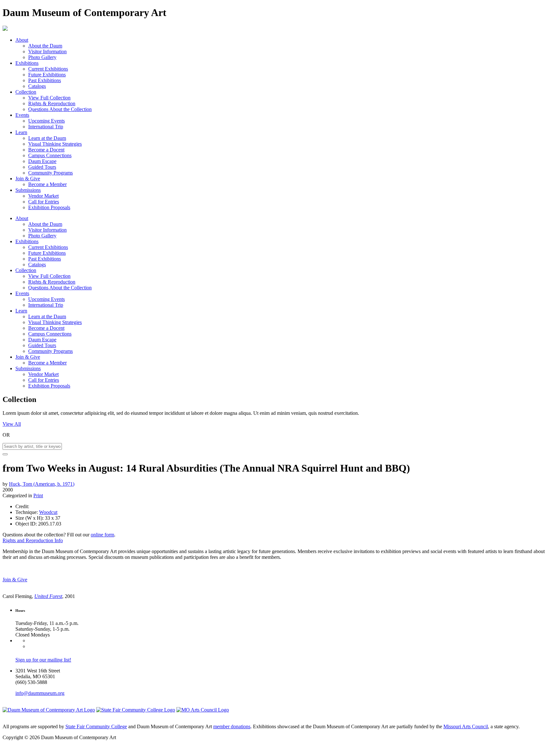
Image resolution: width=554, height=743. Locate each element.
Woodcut (48, 512)
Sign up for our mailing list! (43, 659)
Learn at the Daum (47, 138)
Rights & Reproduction (51, 103)
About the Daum (45, 45)
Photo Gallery (42, 57)
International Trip (45, 126)
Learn (21, 132)
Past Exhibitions (44, 80)
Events (22, 115)
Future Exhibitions (47, 74)
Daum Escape (42, 161)
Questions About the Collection (60, 109)
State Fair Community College (96, 726)
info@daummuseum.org (39, 693)
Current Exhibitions (48, 69)
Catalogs (37, 86)
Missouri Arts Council (465, 726)
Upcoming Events (46, 121)
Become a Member (47, 184)
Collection (25, 92)
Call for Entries (43, 201)
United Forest (48, 596)
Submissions (28, 190)
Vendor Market (43, 196)
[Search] (5, 454)
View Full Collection (49, 97)
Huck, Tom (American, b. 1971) (41, 484)
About (21, 40)
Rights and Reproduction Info (33, 540)
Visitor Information (47, 51)
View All (12, 424)
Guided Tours (42, 167)
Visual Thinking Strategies (55, 144)
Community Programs (50, 172)
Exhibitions (26, 63)
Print (38, 495)
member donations (231, 726)
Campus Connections (49, 155)
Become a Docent (46, 149)
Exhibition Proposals (49, 207)
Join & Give (27, 178)
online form (102, 534)
